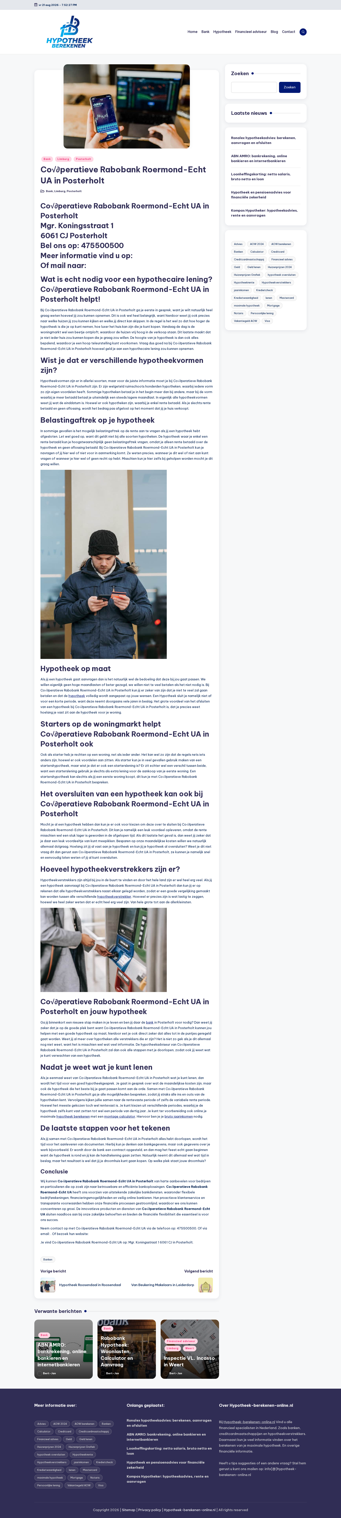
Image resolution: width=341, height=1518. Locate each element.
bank (150, 1022)
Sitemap (128, 1510)
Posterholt (83, 159)
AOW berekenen (281, 244)
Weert (189, 1348)
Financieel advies (282, 259)
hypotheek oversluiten (282, 274)
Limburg (63, 159)
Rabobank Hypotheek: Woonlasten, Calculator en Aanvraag (117, 1351)
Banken (47, 1259)
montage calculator (119, 1116)
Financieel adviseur (181, 1341)
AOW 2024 (257, 244)
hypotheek (76, 696)
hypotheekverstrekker (114, 897)
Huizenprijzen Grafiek (247, 274)
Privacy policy (149, 1510)
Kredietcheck (264, 290)
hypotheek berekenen (73, 1116)
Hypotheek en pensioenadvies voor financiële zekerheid (261, 195)
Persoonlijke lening (262, 313)
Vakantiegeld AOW (245, 320)
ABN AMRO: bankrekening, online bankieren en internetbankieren (259, 158)
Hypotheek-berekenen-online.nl (249, 1422)
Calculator (257, 251)
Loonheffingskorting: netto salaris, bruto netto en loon (261, 176)
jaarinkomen (241, 290)
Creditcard (277, 251)
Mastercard (287, 297)
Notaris (238, 313)
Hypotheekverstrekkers (276, 282)
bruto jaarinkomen (179, 1116)
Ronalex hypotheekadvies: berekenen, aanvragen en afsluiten (263, 140)
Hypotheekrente (244, 282)
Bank (47, 159)
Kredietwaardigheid (246, 297)
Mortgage (273, 305)
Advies (238, 244)
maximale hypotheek (247, 305)
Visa (267, 320)
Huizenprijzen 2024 (280, 267)
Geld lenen (253, 267)
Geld (237, 267)
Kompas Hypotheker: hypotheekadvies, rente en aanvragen (264, 213)
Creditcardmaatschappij (249, 259)
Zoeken (240, 73)
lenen (269, 297)
